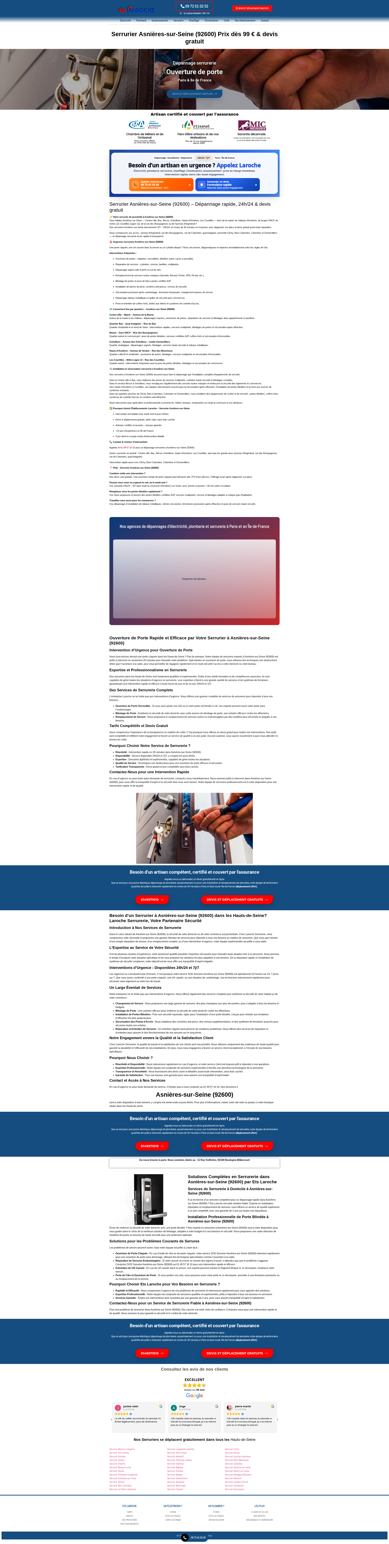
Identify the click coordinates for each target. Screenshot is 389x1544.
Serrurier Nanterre (233, 1478)
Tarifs (226, 20)
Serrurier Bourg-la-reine (120, 1467)
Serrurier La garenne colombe (180, 1449)
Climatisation (211, 20)
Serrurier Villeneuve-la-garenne (123, 1474)
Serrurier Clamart (175, 1489)
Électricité (125, 20)
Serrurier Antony (232, 1452)
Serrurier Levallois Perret (236, 1482)
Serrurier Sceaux (117, 1460)
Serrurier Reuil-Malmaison (237, 1460)
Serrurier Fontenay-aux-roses (122, 1478)
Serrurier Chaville (117, 1463)
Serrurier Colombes (233, 1463)
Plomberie (141, 20)
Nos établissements (245, 20)
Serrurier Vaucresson (234, 1489)
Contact (265, 20)
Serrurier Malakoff (175, 1456)
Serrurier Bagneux (175, 1467)
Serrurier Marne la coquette (122, 1449)
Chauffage (194, 20)
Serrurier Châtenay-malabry (179, 1460)
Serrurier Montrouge (176, 1485)
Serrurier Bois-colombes (120, 1485)
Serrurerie (178, 20)
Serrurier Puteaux (175, 1471)
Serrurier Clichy (232, 1449)
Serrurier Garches (117, 1456)
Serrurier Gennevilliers (177, 1478)
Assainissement (160, 20)
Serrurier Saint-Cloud (176, 1452)
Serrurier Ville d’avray (119, 1452)
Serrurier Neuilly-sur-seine (237, 1471)
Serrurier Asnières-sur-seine (238, 1467)
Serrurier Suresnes (175, 1482)
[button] (112, 1419)
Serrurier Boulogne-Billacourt (238, 1474)
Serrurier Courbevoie (234, 1485)
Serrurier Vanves (116, 1482)
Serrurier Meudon (175, 1474)
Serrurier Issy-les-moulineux (238, 1456)
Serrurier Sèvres (116, 1471)
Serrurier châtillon (175, 1463)
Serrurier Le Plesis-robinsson (122, 1489)
